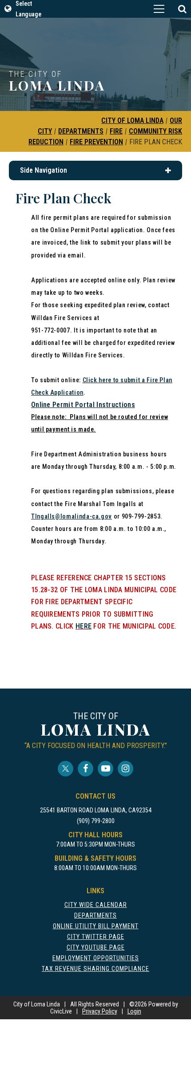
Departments (80, 131)
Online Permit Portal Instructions (83, 404)
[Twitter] (65, 768)
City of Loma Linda (132, 120)
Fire (116, 131)
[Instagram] (125, 768)
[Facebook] (85, 768)
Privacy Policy (99, 1011)
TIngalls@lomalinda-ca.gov (71, 516)
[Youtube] (105, 768)
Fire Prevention (96, 142)
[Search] (182, 9)
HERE (84, 626)
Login (134, 1011)
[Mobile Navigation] (159, 9)
